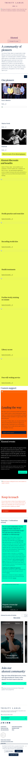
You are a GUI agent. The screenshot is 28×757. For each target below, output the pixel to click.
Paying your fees (4, 728)
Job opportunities (5, 729)
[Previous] (23, 615)
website (8, 572)
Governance (3, 726)
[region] (14, 750)
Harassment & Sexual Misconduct (7, 741)
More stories (17, 618)
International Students (17, 726)
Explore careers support (8, 432)
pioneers (22, 154)
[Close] (25, 746)
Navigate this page (14, 41)
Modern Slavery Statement (6, 739)
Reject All (19, 751)
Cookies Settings (9, 751)
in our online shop (19, 540)
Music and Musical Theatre (18, 559)
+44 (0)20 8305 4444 (7, 714)
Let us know (6, 511)
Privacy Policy (3, 743)
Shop (13, 729)
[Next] (26, 615)
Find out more (22, 472)
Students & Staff (15, 728)
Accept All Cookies (13, 754)
